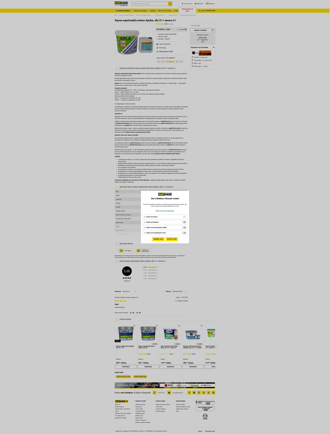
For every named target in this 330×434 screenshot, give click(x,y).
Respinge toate (158, 239)
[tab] (165, 217)
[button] (150, 217)
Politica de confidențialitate (167, 211)
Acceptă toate (172, 239)
